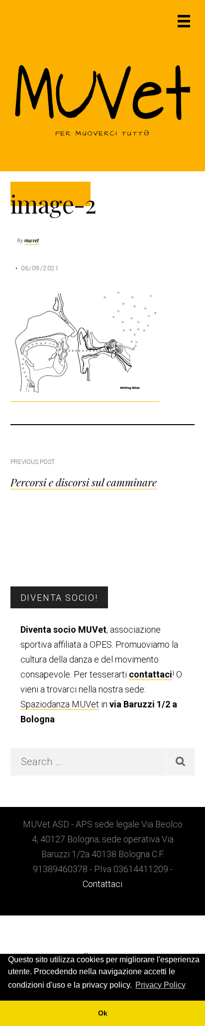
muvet (31, 240)
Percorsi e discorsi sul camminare (83, 482)
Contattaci (102, 884)
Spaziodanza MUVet (59, 704)
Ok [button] (102, 1013)
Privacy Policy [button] (160, 985)
